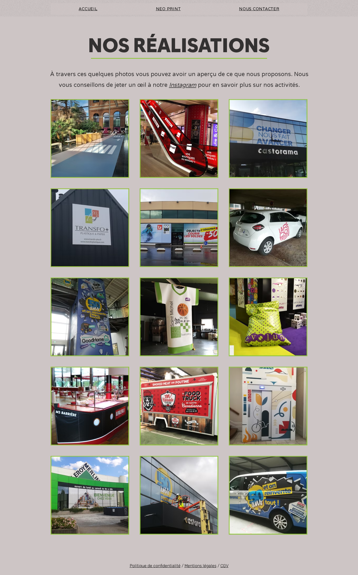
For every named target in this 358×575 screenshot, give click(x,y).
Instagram (182, 85)
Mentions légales (200, 565)
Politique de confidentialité (155, 565)
